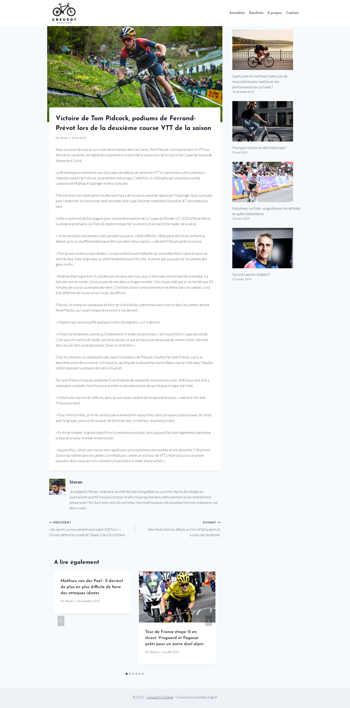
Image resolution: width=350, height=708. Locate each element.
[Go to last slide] (61, 621)
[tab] (127, 674)
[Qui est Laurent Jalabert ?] (266, 248)
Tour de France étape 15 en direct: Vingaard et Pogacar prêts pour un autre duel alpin (174, 638)
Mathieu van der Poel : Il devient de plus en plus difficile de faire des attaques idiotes (92, 587)
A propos (275, 13)
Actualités (237, 13)
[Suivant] (208, 621)
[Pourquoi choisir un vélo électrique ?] (266, 121)
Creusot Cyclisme (160, 697)
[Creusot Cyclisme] (64, 13)
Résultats (256, 13)
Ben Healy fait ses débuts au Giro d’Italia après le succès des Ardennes (184, 529)
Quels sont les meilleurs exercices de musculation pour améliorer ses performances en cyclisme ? (259, 81)
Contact (292, 13)
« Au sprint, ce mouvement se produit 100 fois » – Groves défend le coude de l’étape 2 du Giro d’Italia (87, 529)
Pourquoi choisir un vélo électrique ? (259, 148)
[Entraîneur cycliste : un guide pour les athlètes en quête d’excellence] (266, 182)
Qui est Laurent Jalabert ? (251, 274)
